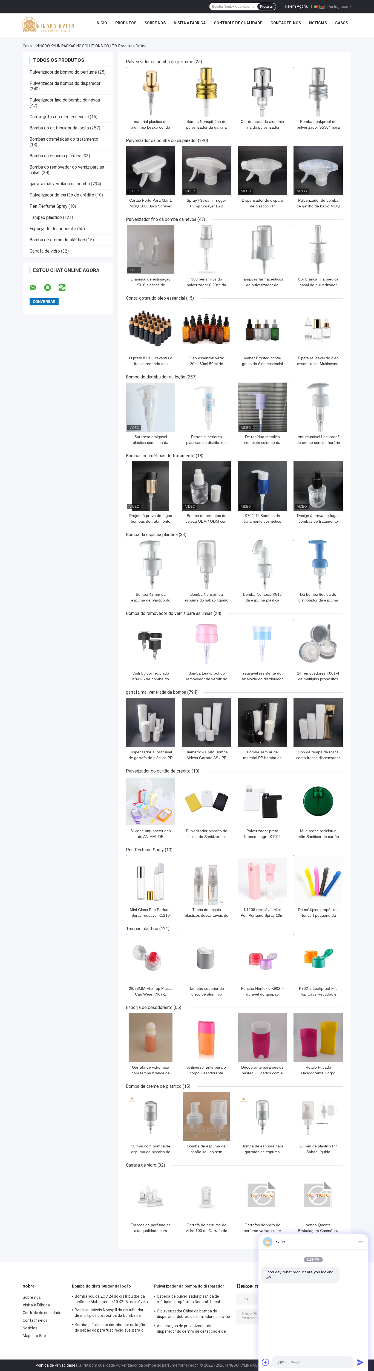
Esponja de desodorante (53, 228)
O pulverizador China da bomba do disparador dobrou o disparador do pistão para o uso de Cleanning (193, 1314)
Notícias (318, 23)
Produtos (125, 23)
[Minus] (360, 1242)
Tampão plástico (46, 217)
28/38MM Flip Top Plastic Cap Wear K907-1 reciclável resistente (150, 994)
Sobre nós (155, 23)
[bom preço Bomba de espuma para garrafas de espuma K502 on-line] (262, 1116)
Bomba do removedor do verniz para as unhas (169, 613)
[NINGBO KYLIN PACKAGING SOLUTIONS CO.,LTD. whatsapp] (51, 287)
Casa (27, 46)
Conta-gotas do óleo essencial (59, 116)
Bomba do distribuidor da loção (59, 128)
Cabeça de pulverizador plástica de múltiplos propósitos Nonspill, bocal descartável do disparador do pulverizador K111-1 (188, 1300)
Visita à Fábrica (190, 23)
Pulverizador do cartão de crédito (62, 195)
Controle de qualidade (238, 23)
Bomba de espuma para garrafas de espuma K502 (262, 1152)
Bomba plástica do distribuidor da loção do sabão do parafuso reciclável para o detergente (110, 1328)
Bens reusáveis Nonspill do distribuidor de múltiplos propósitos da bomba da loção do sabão (109, 1313)
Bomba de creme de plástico (57, 239)
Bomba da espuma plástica (55, 155)
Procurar (266, 6)
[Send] (360, 1362)
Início (101, 23)
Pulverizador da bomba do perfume (63, 72)
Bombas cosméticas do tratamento (64, 139)
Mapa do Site (34, 1336)
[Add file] (265, 1362)
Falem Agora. (296, 6)
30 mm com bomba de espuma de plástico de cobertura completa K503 (150, 1152)
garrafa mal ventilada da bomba (60, 183)
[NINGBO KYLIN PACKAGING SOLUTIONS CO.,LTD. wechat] (65, 287)
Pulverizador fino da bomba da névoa (65, 100)
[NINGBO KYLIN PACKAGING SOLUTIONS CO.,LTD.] (48, 24)
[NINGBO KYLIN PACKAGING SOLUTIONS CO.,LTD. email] (36, 287)
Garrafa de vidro (45, 251)
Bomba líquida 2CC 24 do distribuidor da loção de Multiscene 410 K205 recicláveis (111, 1299)
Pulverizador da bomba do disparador (65, 83)
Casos (341, 23)
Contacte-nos (286, 23)
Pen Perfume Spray (48, 206)
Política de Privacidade (55, 1365)
